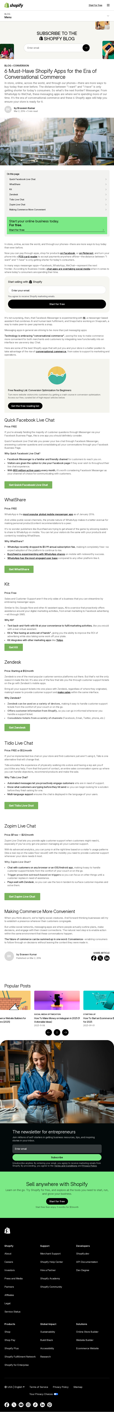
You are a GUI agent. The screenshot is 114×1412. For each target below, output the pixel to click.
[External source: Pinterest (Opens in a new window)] (49, 1404)
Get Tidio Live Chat (21, 805)
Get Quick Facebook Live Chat (28, 484)
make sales (64, 692)
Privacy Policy (89, 1165)
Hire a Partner (48, 1270)
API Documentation (87, 1261)
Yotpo (59, 640)
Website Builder (84, 1340)
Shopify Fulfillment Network (20, 1356)
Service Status (12, 1311)
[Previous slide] (48, 1032)
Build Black (46, 1340)
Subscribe (57, 1157)
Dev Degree (82, 1270)
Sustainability (47, 1331)
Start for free (95, 5)
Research (45, 1356)
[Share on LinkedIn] (107, 958)
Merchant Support (50, 1253)
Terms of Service (38, 1387)
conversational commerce (51, 351)
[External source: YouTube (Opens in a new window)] (21, 1404)
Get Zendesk (17, 727)
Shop (7, 1331)
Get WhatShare (19, 569)
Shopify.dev (82, 1253)
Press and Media (13, 1278)
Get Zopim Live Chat (22, 896)
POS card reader (28, 256)
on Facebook (67, 253)
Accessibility (47, 1348)
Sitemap (77, 1387)
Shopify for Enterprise (16, 1364)
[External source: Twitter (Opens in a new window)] (14, 1404)
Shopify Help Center (51, 1261)
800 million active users (27, 470)
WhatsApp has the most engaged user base (32, 558)
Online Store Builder (87, 1331)
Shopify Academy (50, 1278)
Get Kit (13, 647)
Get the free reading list (25, 405)
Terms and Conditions (65, 1165)
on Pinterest (86, 253)
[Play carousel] (57, 1032)
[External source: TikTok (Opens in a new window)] (35, 1404)
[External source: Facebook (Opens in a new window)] (6, 1404)
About (7, 1253)
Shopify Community (51, 1286)
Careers (8, 1261)
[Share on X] (100, 958)
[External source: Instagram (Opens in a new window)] (28, 1404)
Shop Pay (9, 1340)
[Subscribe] (86, 47)
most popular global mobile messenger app (48, 514)
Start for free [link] (57, 304)
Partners (9, 1286)
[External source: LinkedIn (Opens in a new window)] (42, 1404)
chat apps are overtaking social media (68, 268)
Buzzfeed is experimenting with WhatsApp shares (36, 554)
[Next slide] (65, 1032)
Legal (7, 1303)
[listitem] (57, 1009)
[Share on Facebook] (93, 958)
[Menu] (108, 5)
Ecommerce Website (87, 1348)
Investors (9, 1270)
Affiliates (9, 1295)
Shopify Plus (11, 1348)
